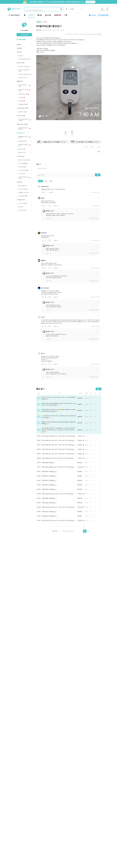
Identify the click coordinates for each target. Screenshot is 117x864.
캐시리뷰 (93, 15)
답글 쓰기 (51, 192)
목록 (99, 151)
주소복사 (99, 34)
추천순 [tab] (40, 181)
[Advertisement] (69, 158)
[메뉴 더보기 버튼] (100, 25)
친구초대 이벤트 (104, 15)
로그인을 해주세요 (24, 34)
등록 (98, 174)
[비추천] (46, 192)
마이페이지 (102, 10)
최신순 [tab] (45, 181)
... (81, 526)
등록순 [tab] (51, 181)
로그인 (107, 10)
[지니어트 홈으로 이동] (14, 9)
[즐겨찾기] (46, 389)
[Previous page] (53, 526)
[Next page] (84, 526)
